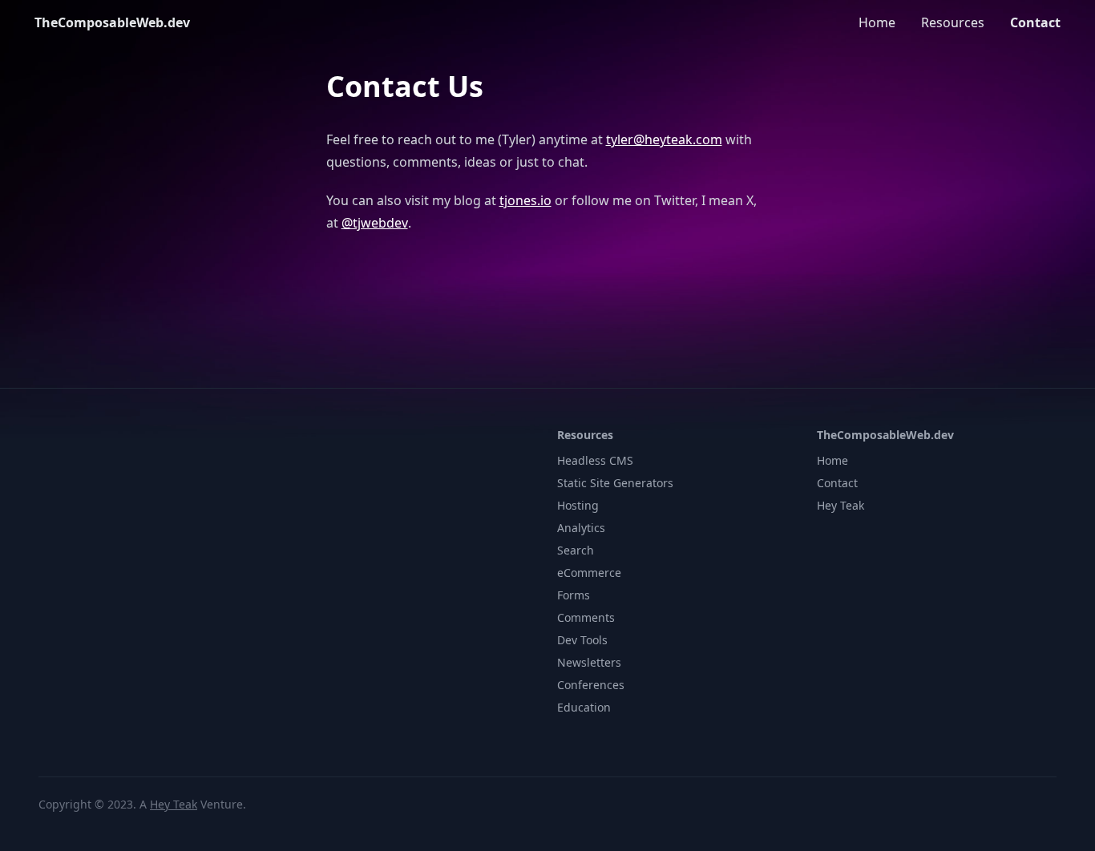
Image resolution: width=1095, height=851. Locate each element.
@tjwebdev (374, 223)
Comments (586, 617)
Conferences (590, 684)
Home (877, 22)
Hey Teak (840, 505)
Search (575, 550)
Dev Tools (582, 639)
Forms (573, 595)
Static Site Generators (615, 482)
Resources (952, 22)
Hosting (578, 505)
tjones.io (525, 200)
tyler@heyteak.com (664, 139)
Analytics (581, 527)
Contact (1035, 22)
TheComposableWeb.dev (112, 22)
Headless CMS (595, 460)
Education (584, 707)
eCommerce (589, 572)
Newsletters (589, 662)
